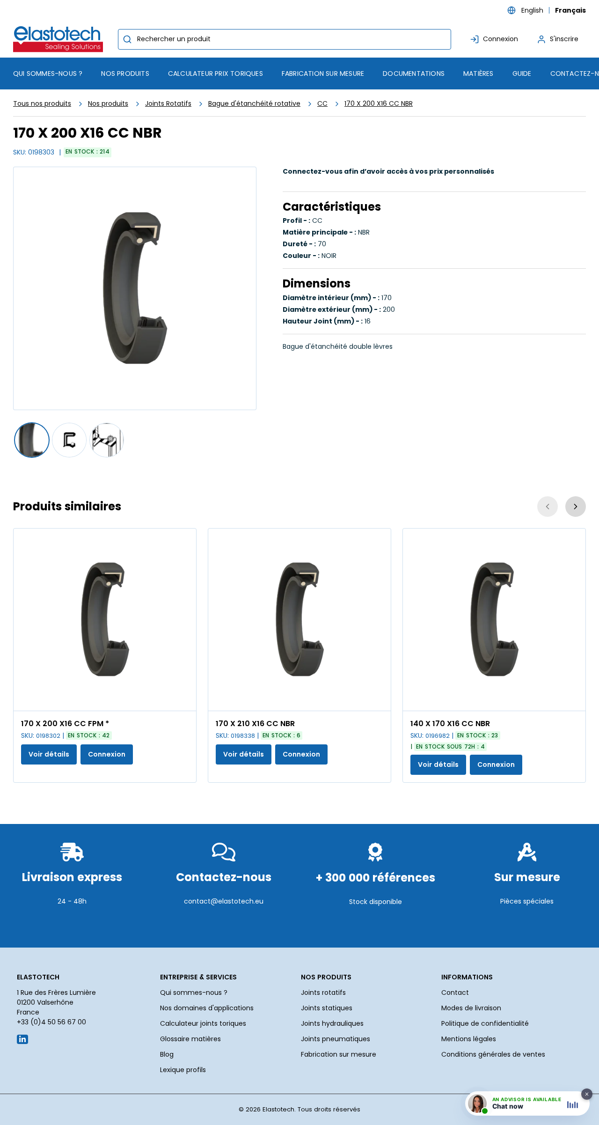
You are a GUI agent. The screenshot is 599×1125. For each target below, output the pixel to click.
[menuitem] (125, 73)
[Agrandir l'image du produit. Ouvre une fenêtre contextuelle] (184, 699)
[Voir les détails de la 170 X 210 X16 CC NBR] (299, 620)
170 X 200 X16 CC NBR (378, 103)
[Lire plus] (72, 924)
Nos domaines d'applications (207, 1008)
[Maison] (60, 39)
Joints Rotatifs (168, 103)
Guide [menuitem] (522, 73)
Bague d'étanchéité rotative (254, 103)
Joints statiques (326, 1008)
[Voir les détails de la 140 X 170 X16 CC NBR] (494, 620)
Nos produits (108, 103)
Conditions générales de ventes (493, 1054)
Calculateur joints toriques (203, 1023)
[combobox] (284, 39)
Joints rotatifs (323, 992)
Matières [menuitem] (478, 73)
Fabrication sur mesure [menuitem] (323, 73)
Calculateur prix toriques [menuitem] (215, 73)
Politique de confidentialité (485, 1023)
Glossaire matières (190, 1039)
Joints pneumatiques (335, 1039)
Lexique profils (183, 1069)
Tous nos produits (42, 103)
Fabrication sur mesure (338, 1054)
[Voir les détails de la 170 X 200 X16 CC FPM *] (105, 620)
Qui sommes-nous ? (193, 992)
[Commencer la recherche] (127, 39)
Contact (455, 992)
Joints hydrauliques (332, 1023)
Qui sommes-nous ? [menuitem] (47, 73)
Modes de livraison (471, 1008)
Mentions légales (468, 1039)
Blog (167, 1054)
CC (322, 103)
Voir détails (49, 754)
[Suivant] (575, 506)
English (532, 10)
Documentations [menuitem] (414, 73)
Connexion (106, 754)
